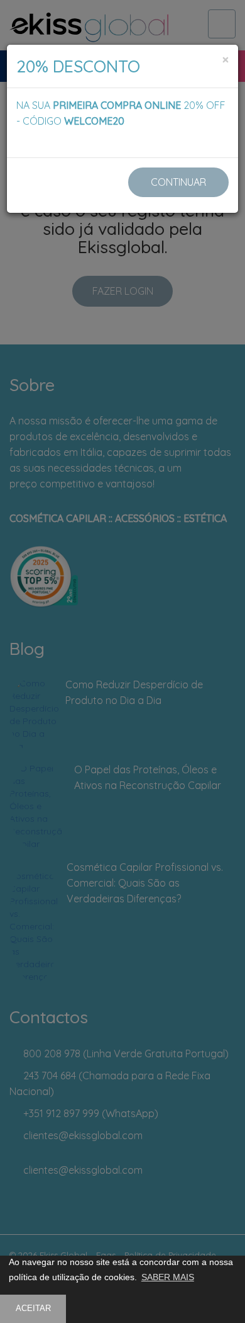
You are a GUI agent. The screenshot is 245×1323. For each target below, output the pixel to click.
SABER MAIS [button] (167, 1277)
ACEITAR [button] (33, 1308)
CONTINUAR (178, 182)
